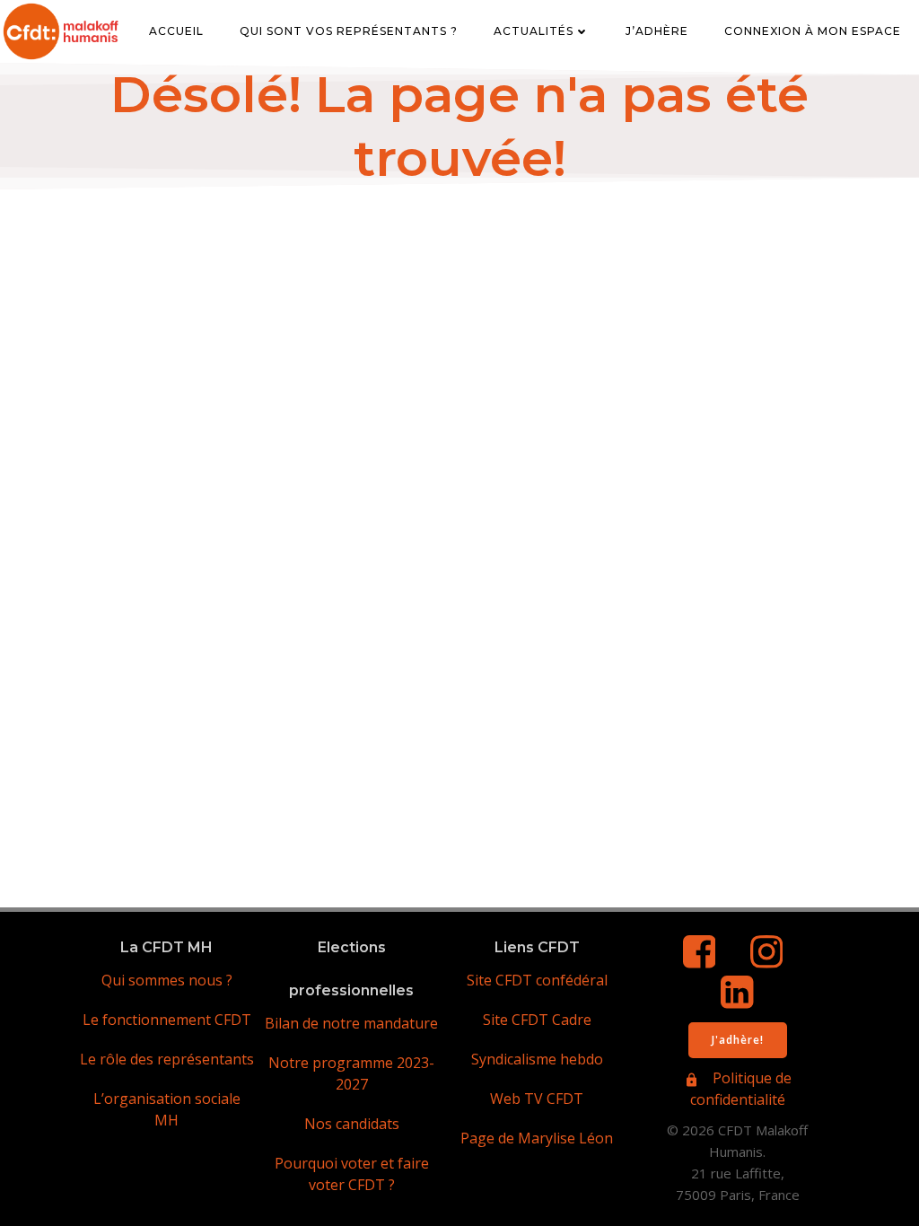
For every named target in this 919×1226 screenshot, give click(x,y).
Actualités (533, 31)
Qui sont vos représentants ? (349, 31)
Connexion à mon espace (812, 31)
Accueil (176, 31)
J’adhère (657, 31)
